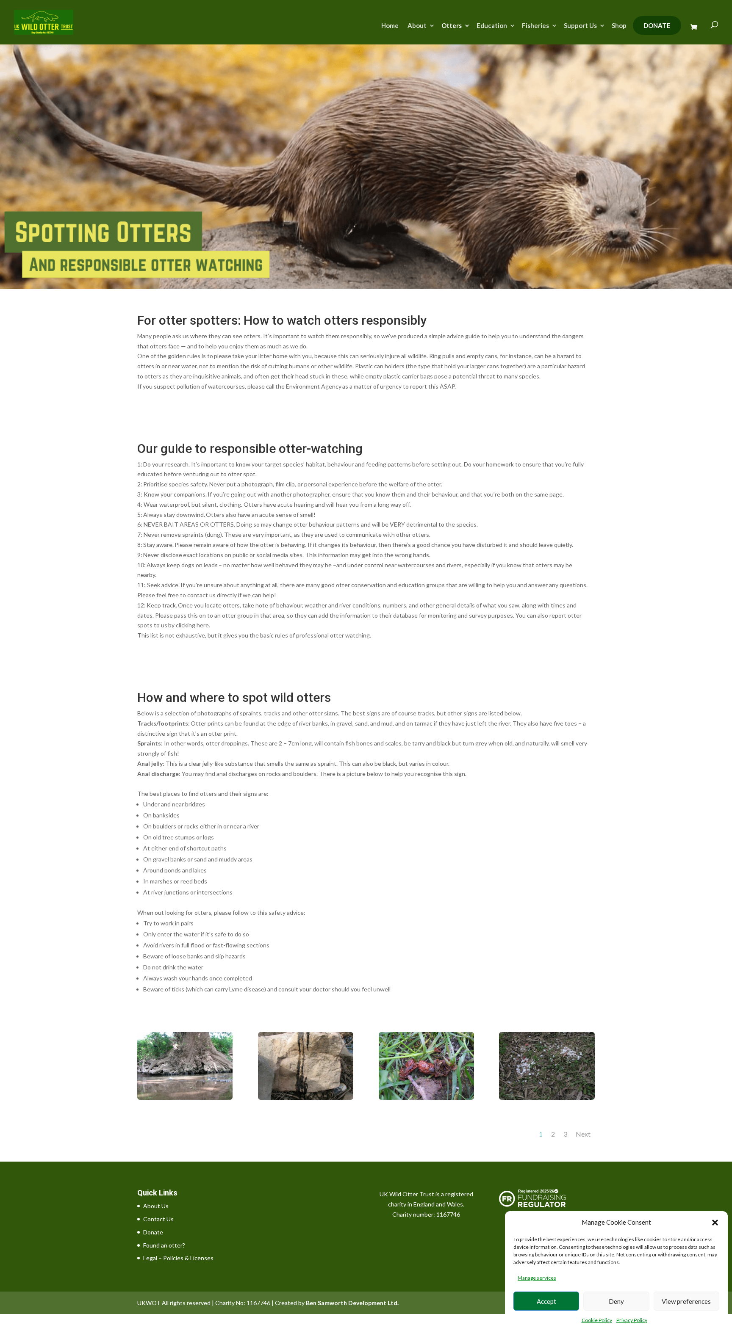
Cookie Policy (597, 1320)
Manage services (537, 1278)
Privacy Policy (631, 1320)
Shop (619, 25)
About (417, 25)
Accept (546, 1301)
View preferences (686, 1301)
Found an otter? (164, 1245)
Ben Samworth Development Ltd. (352, 1302)
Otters (451, 25)
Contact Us (158, 1219)
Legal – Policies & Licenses (178, 1257)
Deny (616, 1301)
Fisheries (535, 25)
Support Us (580, 25)
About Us (156, 1205)
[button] (715, 1222)
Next (583, 1134)
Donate (657, 25)
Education (492, 25)
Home (390, 25)
